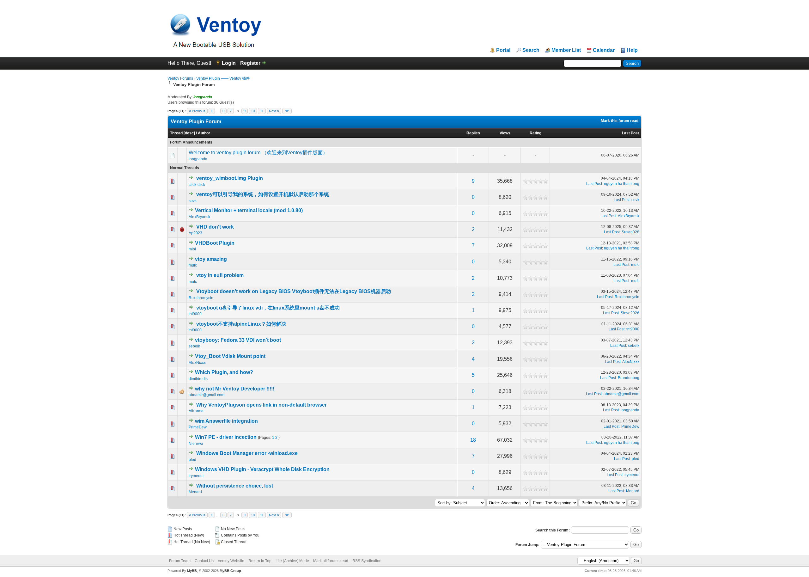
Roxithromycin (201, 298)
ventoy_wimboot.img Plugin (229, 178)
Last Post (630, 133)
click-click (197, 184)
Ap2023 (195, 233)
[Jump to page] (287, 111)
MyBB (192, 571)
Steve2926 (630, 313)
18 (473, 440)
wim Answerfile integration (226, 421)
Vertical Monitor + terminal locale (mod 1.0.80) (249, 210)
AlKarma (196, 411)
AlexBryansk (199, 217)
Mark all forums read (330, 561)
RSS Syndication (366, 561)
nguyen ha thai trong (621, 183)
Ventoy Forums (180, 78)
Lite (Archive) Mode (292, 561)
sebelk (194, 346)
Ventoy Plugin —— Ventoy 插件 (223, 78)
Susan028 (630, 232)
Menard (195, 492)
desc (189, 133)
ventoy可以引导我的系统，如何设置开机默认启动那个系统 (262, 194)
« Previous (197, 111)
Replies (473, 133)
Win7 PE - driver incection (226, 437)
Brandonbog (628, 378)
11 (262, 111)
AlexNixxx (197, 362)
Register (250, 63)
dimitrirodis (198, 379)
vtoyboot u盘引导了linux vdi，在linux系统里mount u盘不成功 (268, 307)
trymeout (196, 476)
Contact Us (204, 561)
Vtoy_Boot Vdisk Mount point (230, 356)
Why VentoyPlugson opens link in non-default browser (261, 405)
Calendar (604, 50)
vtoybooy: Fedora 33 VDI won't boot (238, 340)
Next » (274, 111)
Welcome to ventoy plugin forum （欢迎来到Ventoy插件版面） (258, 152)
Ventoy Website (231, 561)
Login (229, 63)
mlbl (192, 249)
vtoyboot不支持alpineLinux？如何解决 (241, 324)
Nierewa (196, 443)
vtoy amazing (211, 259)
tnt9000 (195, 314)
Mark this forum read (619, 121)
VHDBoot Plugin (214, 243)
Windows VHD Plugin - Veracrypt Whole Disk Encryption (262, 469)
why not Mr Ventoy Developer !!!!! (234, 388)
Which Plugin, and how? (224, 372)
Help (632, 50)
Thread (176, 133)
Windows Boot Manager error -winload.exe (247, 453)
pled (192, 459)
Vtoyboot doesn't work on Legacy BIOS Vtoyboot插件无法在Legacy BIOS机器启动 (293, 291)
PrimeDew (198, 427)
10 (253, 111)
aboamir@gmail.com (206, 395)
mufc (193, 265)
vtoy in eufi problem (220, 275)
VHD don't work (215, 227)
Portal (503, 50)
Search (530, 50)
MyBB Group (230, 571)
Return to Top (259, 561)
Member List (566, 50)
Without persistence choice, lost (234, 485)
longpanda (198, 159)
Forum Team (180, 561)
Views (505, 133)
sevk (193, 201)
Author (204, 133)
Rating (535, 133)
